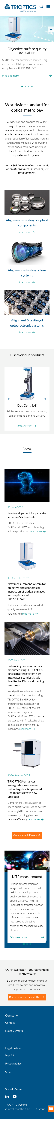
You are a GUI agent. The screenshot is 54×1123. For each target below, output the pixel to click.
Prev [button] (3, 29)
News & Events (14, 1030)
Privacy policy (13, 1063)
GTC (7, 1071)
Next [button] (51, 29)
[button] (9, 398)
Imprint (9, 1055)
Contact (10, 1022)
